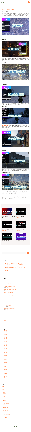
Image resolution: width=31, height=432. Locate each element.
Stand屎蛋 (4, 397)
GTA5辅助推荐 (10, 266)
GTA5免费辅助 (10, 262)
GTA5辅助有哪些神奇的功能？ (7, 240)
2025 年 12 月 (6, 337)
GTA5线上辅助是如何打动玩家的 (8, 283)
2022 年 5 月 (5, 373)
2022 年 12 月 (5, 366)
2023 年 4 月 (5, 362)
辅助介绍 (3, 390)
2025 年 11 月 (5, 338)
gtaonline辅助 (12, 9)
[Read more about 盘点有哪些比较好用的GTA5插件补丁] (7, 224)
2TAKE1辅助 (4, 399)
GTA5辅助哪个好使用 (20, 264)
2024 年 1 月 (5, 349)
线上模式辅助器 (17, 268)
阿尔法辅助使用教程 (5, 406)
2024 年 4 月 (5, 345)
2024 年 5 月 (5, 344)
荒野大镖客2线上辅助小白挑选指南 (21, 240)
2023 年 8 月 (5, 356)
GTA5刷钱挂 (18, 262)
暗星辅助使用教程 (5, 407)
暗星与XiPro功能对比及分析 (20, 216)
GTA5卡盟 (21, 262)
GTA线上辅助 (14, 267)
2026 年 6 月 (5, 330)
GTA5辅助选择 (21, 266)
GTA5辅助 (15, 264)
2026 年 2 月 (5, 334)
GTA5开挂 (13, 263)
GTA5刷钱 (14, 262)
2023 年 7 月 (5, 358)
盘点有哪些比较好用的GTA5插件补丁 (8, 229)
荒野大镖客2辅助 (9, 270)
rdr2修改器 (18, 267)
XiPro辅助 (23, 267)
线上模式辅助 (13, 268)
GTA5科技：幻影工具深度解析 (8, 305)
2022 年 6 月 (5, 372)
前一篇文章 (3, 202)
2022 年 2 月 (5, 376)
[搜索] (28, 253)
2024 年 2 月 (5, 348)
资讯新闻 (5, 320)
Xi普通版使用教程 (5, 404)
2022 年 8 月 (5, 370)
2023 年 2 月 (5, 363)
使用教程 (5, 319)
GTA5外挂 (10, 263)
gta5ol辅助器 (8, 9)
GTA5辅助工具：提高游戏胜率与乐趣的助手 (10, 308)
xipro (21, 267)
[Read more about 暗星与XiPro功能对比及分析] (21, 211)
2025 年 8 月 (5, 342)
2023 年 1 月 (5, 365)
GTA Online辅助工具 (5, 125)
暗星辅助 (5, 268)
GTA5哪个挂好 (6, 263)
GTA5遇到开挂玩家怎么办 (8, 267)
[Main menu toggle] (29, 2)
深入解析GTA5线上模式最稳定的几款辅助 (9, 286)
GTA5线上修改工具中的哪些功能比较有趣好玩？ (10, 289)
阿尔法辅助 (4, 393)
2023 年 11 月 (5, 352)
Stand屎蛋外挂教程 (5, 410)
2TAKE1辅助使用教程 (5, 411)
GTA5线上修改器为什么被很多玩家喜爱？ (9, 295)
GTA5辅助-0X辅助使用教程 (6, 414)
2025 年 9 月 (5, 341)
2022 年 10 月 (6, 369)
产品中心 (3, 386)
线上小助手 (8, 268)
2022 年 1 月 (5, 377)
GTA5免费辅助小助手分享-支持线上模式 (22, 229)
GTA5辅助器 (6, 266)
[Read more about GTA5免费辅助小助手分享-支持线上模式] (21, 224)
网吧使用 (5, 270)
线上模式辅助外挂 (23, 268)
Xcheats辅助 (4, 400)
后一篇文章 (28, 202)
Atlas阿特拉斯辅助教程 (6, 413)
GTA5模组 (17, 263)
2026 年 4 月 (5, 333)
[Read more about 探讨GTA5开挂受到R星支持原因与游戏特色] (7, 211)
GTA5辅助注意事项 (16, 266)
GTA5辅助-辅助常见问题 (6, 403)
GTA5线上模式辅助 (7, 264)
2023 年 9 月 (5, 355)
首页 (8, 423)
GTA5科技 (20, 263)
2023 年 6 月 (5, 359)
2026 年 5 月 (5, 331)
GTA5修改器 (6, 262)
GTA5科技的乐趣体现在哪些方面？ (8, 292)
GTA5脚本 (11, 264)
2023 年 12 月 (5, 351)
